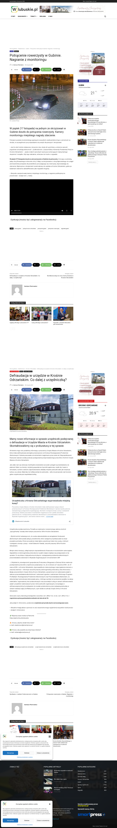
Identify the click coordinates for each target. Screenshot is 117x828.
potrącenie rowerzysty (53, 228)
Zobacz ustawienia (43, 820)
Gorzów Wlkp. (13, 320)
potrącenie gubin (42, 228)
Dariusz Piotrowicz (19, 65)
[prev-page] (11, 329)
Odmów (26, 820)
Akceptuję (10, 820)
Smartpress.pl (83, 806)
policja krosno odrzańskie (29, 228)
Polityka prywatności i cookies (25, 824)
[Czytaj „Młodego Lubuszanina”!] (42, 314)
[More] (64, 69)
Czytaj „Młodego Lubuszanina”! (40, 322)
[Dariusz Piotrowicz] (11, 65)
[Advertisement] (58, 32)
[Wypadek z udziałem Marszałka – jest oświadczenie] (63, 314)
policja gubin (18, 228)
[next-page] (14, 329)
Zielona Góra (57, 320)
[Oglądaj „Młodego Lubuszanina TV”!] (20, 314)
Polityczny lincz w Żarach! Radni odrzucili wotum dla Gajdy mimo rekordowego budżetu (97, 131)
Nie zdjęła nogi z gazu (60, 779)
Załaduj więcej (92, 162)
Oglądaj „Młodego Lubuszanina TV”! (19, 322)
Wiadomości (21, 48)
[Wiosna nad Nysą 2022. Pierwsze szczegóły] (48, 790)
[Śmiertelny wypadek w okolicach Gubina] (48, 773)
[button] (50, 804)
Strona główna (13, 48)
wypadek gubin (65, 228)
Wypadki (16, 51)
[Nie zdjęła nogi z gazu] (48, 781)
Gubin (27, 48)
